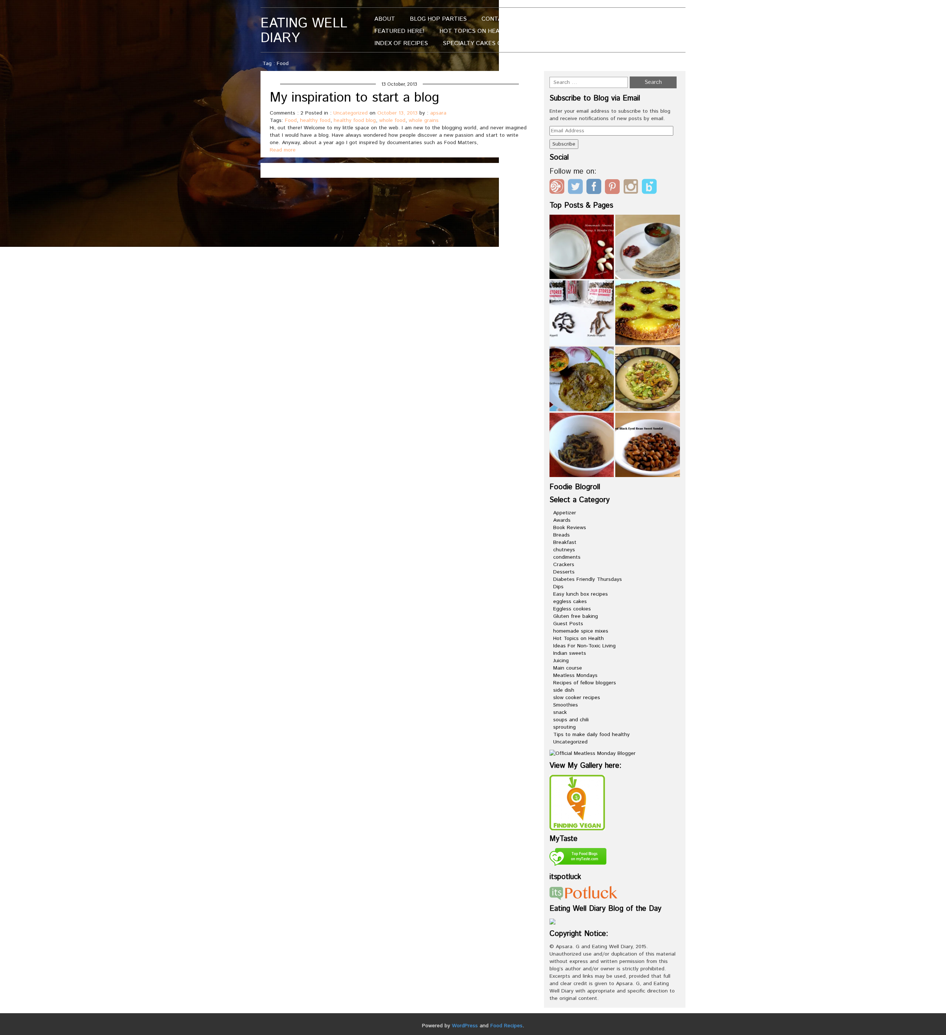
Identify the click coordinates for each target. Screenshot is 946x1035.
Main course (567, 668)
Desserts (564, 572)
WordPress (465, 1025)
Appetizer (564, 513)
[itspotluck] (583, 892)
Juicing (561, 660)
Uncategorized (350, 113)
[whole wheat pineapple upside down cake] (647, 312)
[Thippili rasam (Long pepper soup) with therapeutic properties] (581, 312)
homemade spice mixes (580, 631)
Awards (562, 520)
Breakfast (564, 542)
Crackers (563, 564)
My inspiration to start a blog (354, 98)
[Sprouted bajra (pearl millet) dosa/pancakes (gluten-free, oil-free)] (647, 247)
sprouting (564, 727)
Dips (558, 586)
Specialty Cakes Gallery (483, 43)
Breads (561, 535)
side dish (563, 690)
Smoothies (565, 705)
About (384, 19)
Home (621, 63)
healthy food (315, 120)
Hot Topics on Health (578, 638)
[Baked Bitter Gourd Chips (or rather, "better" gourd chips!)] (581, 445)
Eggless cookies (572, 609)
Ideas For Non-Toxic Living (584, 646)
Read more (283, 150)
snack (560, 712)
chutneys (564, 550)
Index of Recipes (401, 43)
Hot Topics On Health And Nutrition (498, 31)
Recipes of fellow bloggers (584, 683)
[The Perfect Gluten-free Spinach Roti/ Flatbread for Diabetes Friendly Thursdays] (581, 379)
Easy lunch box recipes (580, 594)
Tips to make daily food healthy (591, 734)
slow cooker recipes (576, 697)
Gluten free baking (575, 616)
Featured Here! (399, 31)
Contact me (500, 19)
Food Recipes (506, 1025)
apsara (438, 113)
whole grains (424, 120)
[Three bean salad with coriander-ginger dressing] (647, 379)
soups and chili (571, 720)
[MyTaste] (577, 858)
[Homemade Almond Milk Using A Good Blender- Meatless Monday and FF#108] (581, 247)
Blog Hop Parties (438, 19)
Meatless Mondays (575, 675)
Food (291, 120)
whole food (392, 120)
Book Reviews (569, 527)
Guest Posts (568, 623)
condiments (567, 557)
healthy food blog (355, 120)
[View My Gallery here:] (577, 802)
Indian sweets (569, 653)
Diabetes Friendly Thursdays (587, 579)
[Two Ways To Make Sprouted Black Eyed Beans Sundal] (647, 445)
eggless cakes (570, 601)
